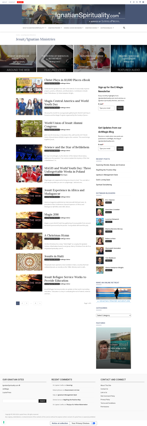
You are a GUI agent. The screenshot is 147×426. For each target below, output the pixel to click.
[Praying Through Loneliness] (129, 58)
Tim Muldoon (110, 258)
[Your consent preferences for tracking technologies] (4, 422)
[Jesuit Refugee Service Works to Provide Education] (29, 282)
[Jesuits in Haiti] (29, 261)
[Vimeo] (140, 2)
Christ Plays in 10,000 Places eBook (67, 80)
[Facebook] (130, 2)
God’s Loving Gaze (103, 180)
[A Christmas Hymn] (29, 241)
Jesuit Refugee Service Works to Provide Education (65, 278)
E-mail (101, 104)
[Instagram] (133, 2)
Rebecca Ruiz (110, 238)
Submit (120, 108)
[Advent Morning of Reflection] (18, 58)
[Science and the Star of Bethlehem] (29, 152)
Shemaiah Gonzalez (113, 248)
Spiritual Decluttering (104, 185)
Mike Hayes (63, 175)
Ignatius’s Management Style (107, 175)
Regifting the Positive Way (106, 170)
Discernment (113, 345)
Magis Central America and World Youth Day (66, 102)
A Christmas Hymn (56, 235)
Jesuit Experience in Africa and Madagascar (64, 191)
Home (18, 35)
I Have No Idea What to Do (113, 348)
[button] (124, 28)
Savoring (69, 385)
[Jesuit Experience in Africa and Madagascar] (29, 195)
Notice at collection (60, 423)
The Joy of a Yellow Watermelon (76, 404)
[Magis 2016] (29, 220)
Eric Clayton (110, 200)
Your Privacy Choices (80, 423)
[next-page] (40, 303)
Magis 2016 (51, 214)
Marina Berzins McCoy (114, 229)
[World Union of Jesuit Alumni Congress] (29, 128)
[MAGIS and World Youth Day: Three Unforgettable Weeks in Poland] (29, 173)
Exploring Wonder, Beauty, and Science (110, 165)
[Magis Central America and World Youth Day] (29, 106)
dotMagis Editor (65, 83)
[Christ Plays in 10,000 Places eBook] (29, 85)
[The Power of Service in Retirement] (55, 58)
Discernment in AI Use (72, 390)
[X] (136, 2)
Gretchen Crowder (112, 209)
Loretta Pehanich (112, 219)
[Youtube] (143, 2)
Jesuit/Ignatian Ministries (52, 83)
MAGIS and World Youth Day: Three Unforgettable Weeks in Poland (67, 169)
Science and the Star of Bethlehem (66, 147)
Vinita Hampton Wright (114, 267)
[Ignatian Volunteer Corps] (92, 58)
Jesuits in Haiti (54, 256)
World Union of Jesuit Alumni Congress (63, 124)
